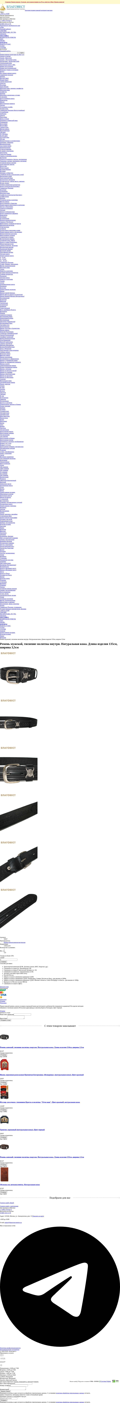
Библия (2, 76)
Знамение (3, 306)
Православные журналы (8, 289)
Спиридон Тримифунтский (9, 333)
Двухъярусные (4, 413)
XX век (2, 139)
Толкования (4, 122)
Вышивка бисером (6, 541)
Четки (2, 490)
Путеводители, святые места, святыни (12, 181)
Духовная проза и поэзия (8, 163)
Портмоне (3, 533)
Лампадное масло (5, 484)
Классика (3, 288)
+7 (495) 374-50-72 (6, 20)
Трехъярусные (4, 414)
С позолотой (4, 499)
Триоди (2, 115)
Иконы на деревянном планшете (10, 362)
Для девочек (4, 436)
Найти (22, 53)
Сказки (2, 281)
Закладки (3, 526)
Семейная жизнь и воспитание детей (12, 174)
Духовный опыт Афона (7, 240)
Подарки (3, 551)
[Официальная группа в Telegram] (60, 1346)
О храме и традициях (7, 151)
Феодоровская (4, 320)
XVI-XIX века (4, 137)
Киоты (2, 489)
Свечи (2, 455)
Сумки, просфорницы (7, 452)
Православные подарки (7, 632)
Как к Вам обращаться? (7, 1383)
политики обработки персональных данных (70, 1393)
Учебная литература (6, 274)
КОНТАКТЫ (3, 42)
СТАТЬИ (3, 47)
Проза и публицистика (7, 212)
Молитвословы (5, 90)
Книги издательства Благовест (10, 186)
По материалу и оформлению (9, 359)
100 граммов (4, 467)
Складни (3, 379)
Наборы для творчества (7, 522)
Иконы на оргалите (6, 375)
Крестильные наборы (7, 433)
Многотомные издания (7, 235)
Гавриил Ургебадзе (6, 343)
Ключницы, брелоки (6, 536)
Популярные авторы (6, 252)
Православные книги (7, 255)
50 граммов (3, 473)
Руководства (4, 108)
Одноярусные (4, 411)
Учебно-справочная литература (10, 185)
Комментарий (4, 1389)
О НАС (2, 46)
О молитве (3, 97)
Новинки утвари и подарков (9, 70)
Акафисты (3, 92)
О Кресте (3, 228)
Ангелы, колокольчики (7, 553)
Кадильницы (4, 397)
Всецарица (3, 311)
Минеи (2, 102)
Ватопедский (4, 477)
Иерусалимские (5, 463)
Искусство (3, 166)
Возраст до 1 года (5, 443)
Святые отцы (4, 127)
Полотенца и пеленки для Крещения (11, 441)
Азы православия (5, 146)
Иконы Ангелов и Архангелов (10, 328)
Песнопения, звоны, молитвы (9, 604)
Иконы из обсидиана (6, 377)
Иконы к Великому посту (8, 570)
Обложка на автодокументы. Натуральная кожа (20, 1185)
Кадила (2, 391)
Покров (2, 313)
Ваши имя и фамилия (7, 1014)
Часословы (3, 117)
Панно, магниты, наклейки (8, 514)
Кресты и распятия (6, 403)
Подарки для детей (6, 519)
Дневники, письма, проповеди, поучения (13, 161)
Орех (1, 424)
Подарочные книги (6, 504)
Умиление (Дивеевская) (7, 321)
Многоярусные (5, 416)
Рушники (3, 450)
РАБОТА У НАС (5, 44)
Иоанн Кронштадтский (7, 338)
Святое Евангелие (6, 81)
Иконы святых (4, 330)
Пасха (2, 572)
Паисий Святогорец (6, 342)
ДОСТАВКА (4, 36)
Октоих (2, 105)
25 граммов (3, 472)
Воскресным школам (6, 247)
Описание (3, 1003)
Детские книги (5, 254)
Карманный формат (6, 249)
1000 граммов (4, 468)
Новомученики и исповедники (10, 141)
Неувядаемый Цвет (6, 323)
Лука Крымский (5, 340)
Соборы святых (5, 352)
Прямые (2, 408)
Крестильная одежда (6, 431)
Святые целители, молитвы (9, 245)
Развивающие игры (6, 521)
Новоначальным (5, 147)
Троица (2, 587)
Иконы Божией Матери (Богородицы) (12, 296)
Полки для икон (5, 406)
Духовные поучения (6, 599)
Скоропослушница (6, 315)
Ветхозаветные (5, 130)
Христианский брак (6, 178)
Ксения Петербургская (7, 347)
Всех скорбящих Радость (8, 310)
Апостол (3, 83)
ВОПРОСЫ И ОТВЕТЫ (8, 37)
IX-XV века (4, 136)
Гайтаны (3, 394)
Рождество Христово (7, 548)
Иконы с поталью (5, 369)
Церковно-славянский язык (9, 120)
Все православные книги (8, 73)
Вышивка (3, 583)
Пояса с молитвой (6, 453)
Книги (2, 550)
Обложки (3, 534)
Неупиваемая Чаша (6, 316)
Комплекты (3, 215)
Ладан (2, 465)
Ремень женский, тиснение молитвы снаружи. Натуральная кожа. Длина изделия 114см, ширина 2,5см (42, 1047)
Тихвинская (4, 304)
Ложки (2, 512)
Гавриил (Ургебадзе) (6, 222)
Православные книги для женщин (11, 232)
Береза (2, 423)
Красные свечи (5, 578)
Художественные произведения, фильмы (13, 609)
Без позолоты (4, 501)
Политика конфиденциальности (10, 1348)
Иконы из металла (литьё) (8, 370)
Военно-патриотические (8, 220)
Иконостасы (4, 418)
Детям (2, 555)
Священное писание (6, 75)
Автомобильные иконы (7, 382)
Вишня (2, 426)
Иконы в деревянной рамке (9, 360)
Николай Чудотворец (7, 332)
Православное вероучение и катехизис (12, 205)
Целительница (4, 326)
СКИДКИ (3, 30)
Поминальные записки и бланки (10, 404)
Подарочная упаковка (7, 543)
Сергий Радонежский (7, 335)
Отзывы (2, 1011)
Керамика (3, 507)
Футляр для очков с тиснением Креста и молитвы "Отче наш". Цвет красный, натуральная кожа (40, 1102)
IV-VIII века (4, 134)
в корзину (3, 961)
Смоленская (4, 303)
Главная (2, 631)
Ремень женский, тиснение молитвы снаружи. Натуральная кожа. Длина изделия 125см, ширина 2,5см (42, 1157)
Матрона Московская (7, 345)
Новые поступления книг (8, 68)
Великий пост (4, 566)
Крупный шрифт (5, 250)
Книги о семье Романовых (8, 242)
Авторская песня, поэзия (8, 595)
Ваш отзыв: (3, 1018)
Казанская (3, 299)
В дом (2, 396)
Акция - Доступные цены (8, 59)
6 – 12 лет (3, 259)
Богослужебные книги (7, 98)
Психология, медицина (7, 179)
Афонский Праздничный (8, 480)
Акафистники (4, 196)
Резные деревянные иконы (8, 367)
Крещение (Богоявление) (8, 565)
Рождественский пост (7, 546)
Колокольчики (4, 511)
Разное (2, 605)
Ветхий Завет (4, 78)
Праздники (3, 152)
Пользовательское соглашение (9, 1349)
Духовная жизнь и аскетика (9, 200)
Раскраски (3, 276)
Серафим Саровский (6, 337)
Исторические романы (7, 239)
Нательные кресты (6, 495)
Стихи (2, 269)
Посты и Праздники (6, 206)
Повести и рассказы (6, 271)
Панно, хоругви (5, 384)
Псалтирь (3, 85)
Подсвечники (4, 401)
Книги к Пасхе (5, 573)
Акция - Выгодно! (6, 58)
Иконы (2, 577)
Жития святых (4, 129)
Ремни (2, 528)
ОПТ (1, 39)
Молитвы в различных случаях (10, 95)
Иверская (3, 301)
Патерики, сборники (6, 142)
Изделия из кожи (5, 524)
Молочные (3, 421)
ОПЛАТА (3, 34)
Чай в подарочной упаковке (9, 538)
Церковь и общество (6, 173)
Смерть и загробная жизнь (8, 156)
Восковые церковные (7, 457)
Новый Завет (4, 80)
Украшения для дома (6, 560)
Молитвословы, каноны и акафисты (11, 88)
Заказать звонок (5, 1391)
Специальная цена (6, 63)
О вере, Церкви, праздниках (9, 264)
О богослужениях (5, 149)
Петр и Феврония (5, 348)
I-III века (3, 132)
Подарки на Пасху (6, 575)
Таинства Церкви (5, 154)
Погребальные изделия (7, 448)
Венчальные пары (6, 381)
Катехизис (3, 157)
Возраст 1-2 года (5, 445)
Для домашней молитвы (7, 458)
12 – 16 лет (3, 261)
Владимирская (4, 298)
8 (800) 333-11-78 (5, 24)
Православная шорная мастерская (14, 942)
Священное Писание (6, 188)
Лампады (3, 399)
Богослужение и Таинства (8, 203)
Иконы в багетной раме (7, 374)
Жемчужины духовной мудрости (10, 223)
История (2, 171)
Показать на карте (38, 1216)
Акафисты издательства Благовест (11, 195)
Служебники (4, 112)
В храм (2, 387)
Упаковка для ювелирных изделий (11, 502)
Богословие (3, 124)
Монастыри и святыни (7, 602)
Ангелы (2, 509)
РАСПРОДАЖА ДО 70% (8, 32)
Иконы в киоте (5, 364)
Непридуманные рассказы (8, 234)
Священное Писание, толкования (10, 607)
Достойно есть (4, 325)
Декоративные (4, 462)
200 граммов (4, 470)
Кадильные (3, 460)
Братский (3, 482)
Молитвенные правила (7, 103)
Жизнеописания (5, 144)
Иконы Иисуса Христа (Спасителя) (11, 294)
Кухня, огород (4, 183)
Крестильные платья (6, 440)
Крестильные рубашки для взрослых (11, 446)
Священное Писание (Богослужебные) (12, 110)
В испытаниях (4, 218)
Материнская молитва (7, 225)
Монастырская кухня (7, 244)
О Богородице (4, 227)
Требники (3, 114)
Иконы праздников (6, 357)
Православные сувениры (8, 506)
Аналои (2, 389)
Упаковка (3, 561)
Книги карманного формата (9, 213)
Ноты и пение (4, 119)
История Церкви (5, 169)
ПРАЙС (2, 41)
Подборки (3, 217)
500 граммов (4, 475)
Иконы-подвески (5, 497)
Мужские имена (5, 354)
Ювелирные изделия (6, 494)
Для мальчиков (4, 435)
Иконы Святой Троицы (7, 293)
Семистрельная (5, 308)
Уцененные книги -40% (7, 65)
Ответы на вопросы (6, 208)
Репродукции (4, 168)
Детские (2, 210)
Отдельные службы (6, 107)
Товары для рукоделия (7, 539)
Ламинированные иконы (8, 365)
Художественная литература (9, 272)
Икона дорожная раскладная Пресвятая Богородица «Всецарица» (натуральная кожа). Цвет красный (42, 1075)
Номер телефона (5, 1385)
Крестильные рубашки (7, 438)
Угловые (2, 409)
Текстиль (3, 392)
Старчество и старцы (7, 237)
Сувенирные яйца (6, 516)
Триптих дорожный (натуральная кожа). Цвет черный (22, 1130)
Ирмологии (3, 100)
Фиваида (3, 479)
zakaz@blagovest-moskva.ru (13, 1222)
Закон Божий (4, 86)
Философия (3, 125)
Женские (3, 531)
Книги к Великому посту (8, 568)
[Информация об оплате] (60, 994)
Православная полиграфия (8, 517)
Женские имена (5, 355)
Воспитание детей (6, 176)
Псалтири (3, 190)
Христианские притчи (7, 164)
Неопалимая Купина (6, 318)
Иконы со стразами (6, 372)
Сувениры (3, 558)
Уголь (2, 487)
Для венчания (4, 430)
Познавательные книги (7, 284)
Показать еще (4, 987)
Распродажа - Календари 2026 (9, 61)
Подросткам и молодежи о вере (10, 230)
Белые (2, 419)
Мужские (3, 529)
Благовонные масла (6, 485)
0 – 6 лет (2, 257)
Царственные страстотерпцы (9, 350)
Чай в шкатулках (5, 563)
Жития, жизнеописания (7, 266)
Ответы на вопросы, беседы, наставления (13, 159)
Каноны (2, 93)
